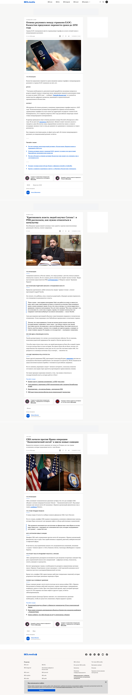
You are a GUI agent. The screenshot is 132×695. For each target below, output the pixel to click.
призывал (69, 358)
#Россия (29, 408)
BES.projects (85, 2)
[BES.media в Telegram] (99, 654)
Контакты (76, 668)
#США (28, 631)
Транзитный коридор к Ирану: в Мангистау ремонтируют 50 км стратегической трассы (53, 606)
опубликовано (53, 280)
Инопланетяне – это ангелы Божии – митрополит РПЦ (45, 389)
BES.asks (44, 675)
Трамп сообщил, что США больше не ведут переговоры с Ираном (49, 615)
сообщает (33, 507)
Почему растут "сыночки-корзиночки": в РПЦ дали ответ (46, 381)
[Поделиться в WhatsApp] (66, 36)
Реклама (94, 668)
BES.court (75, 2)
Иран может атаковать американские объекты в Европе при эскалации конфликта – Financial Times (54, 611)
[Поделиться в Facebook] (63, 36)
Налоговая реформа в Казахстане (48, 668)
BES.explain (27, 675)
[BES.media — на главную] (29, 2)
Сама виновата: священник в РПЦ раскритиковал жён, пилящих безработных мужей (53, 385)
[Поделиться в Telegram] (69, 36)
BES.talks (26, 678)
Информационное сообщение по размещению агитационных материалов (82, 677)
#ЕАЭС (28, 185)
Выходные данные (97, 665)
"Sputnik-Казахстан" (59, 95)
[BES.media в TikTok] (107, 654)
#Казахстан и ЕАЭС (37, 185)
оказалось (42, 122)
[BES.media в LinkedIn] (95, 654)
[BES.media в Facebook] (86, 654)
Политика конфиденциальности (80, 671)
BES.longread (66, 2)
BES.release (77, 662)
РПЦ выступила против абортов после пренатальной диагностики (49, 392)
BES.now (50, 2)
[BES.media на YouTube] (103, 654)
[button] (103, 2)
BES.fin (58, 2)
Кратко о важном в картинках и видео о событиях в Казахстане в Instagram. (52, 169)
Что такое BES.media (97, 662)
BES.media (32, 36)
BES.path (44, 678)
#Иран (34, 631)
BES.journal (45, 672)
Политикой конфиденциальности (64, 687)
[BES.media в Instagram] (90, 654)
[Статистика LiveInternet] (93, 675)
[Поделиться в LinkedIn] (60, 36)
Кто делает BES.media (79, 665)
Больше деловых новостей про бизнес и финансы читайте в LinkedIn (50, 166)
